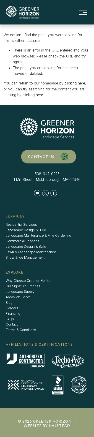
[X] (45, 193)
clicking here (75, 83)
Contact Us (41, 157)
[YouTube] (37, 193)
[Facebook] (53, 193)
